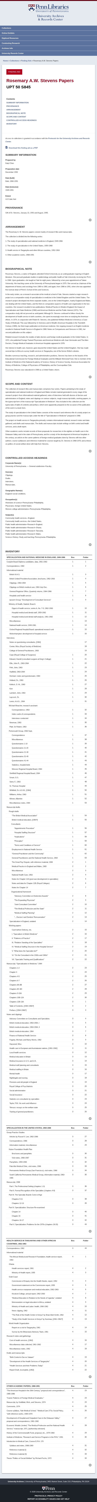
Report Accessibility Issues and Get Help (48, 1499)
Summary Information (17, 103)
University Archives (16, 1481)
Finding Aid (14, 72)
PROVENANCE (12, 106)
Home (5, 61)
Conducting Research (11, 43)
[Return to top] (90, 220)
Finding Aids (26, 61)
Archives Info (7, 48)
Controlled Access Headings (21, 120)
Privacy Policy (54, 1496)
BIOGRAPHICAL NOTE (16, 113)
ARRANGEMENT (13, 110)
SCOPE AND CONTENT (16, 117)
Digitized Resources (10, 38)
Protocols (40, 1496)
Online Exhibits (8, 33)
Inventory (11, 124)
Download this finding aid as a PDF (23, 148)
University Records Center (13, 53)
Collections (6, 28)
